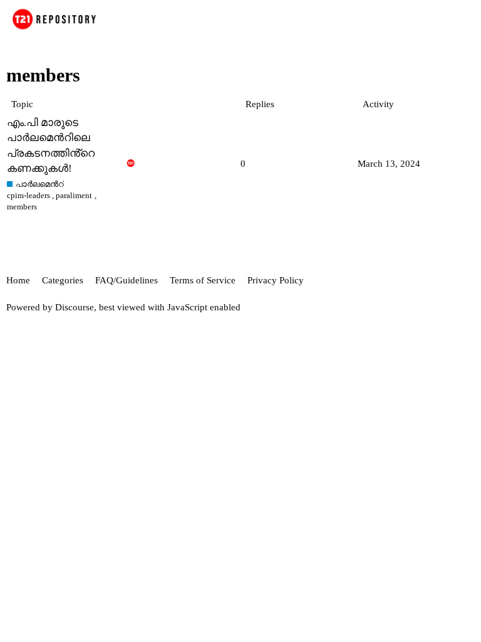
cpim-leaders (28, 195)
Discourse (74, 307)
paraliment (74, 195)
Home (18, 280)
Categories (62, 280)
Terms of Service (202, 280)
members (22, 206)
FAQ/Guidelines (126, 280)
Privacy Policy (275, 280)
